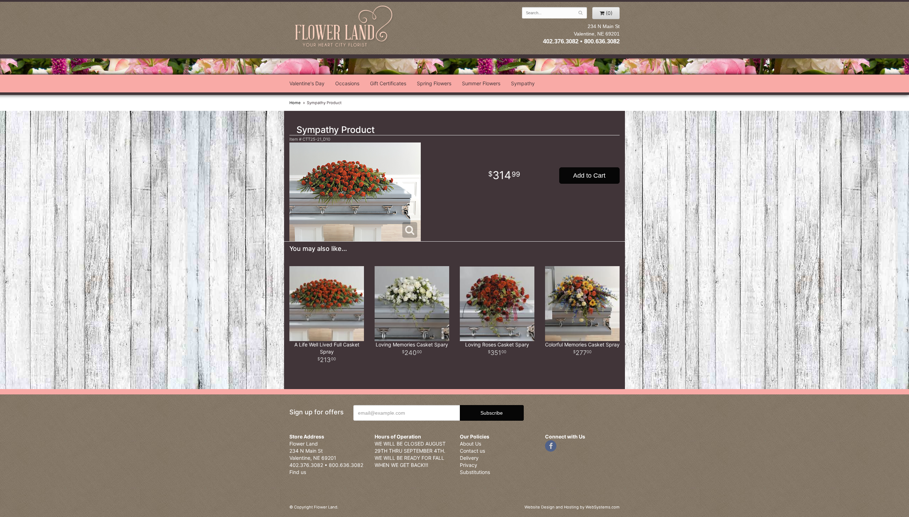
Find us (297, 472)
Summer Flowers (481, 83)
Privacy (468, 465)
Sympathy (523, 83)
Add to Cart (589, 175)
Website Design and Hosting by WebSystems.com (572, 507)
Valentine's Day (307, 83)
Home (295, 102)
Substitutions (475, 472)
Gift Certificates (388, 83)
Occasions (347, 83)
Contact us (472, 451)
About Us (470, 444)
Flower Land (344, 27)
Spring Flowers (434, 83)
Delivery (469, 458)
